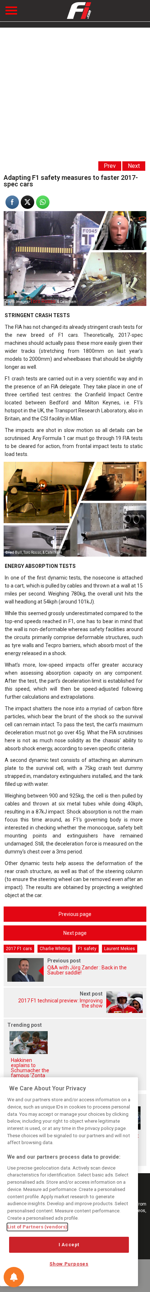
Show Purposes (69, 1264)
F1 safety (87, 948)
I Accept (69, 1244)
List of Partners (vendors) (37, 1227)
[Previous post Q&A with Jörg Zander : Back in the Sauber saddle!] (75, 979)
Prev (110, 165)
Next (134, 165)
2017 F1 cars (19, 948)
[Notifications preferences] (14, 1277)
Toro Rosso (43, 301)
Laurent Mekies (119, 948)
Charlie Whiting (55, 948)
